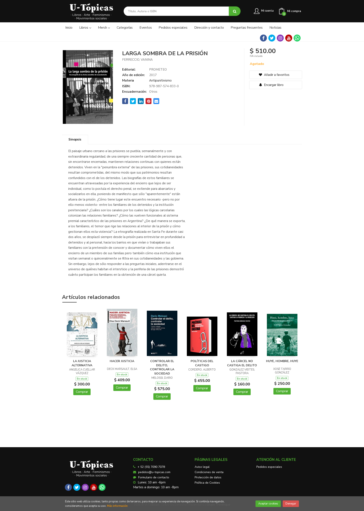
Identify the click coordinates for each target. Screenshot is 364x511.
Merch (103, 27)
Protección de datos (208, 477)
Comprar (82, 392)
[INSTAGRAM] (280, 38)
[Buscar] (235, 11)
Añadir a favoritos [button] (276, 75)
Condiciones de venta (209, 472)
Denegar (290, 504)
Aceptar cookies (268, 504)
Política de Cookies (207, 483)
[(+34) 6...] (297, 38)
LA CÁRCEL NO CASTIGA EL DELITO (242, 363)
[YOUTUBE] (288, 38)
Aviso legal (202, 467)
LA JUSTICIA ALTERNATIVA (82, 363)
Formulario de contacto (153, 477)
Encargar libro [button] (273, 85)
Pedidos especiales (269, 467)
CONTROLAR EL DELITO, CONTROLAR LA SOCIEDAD (162, 367)
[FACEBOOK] (263, 38)
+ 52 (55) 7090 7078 (151, 467)
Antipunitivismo (160, 80)
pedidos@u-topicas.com (154, 472)
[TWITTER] (271, 38)
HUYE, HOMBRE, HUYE (282, 361)
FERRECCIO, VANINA (137, 60)
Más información (117, 506)
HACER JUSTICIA (122, 361)
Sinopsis (74, 139)
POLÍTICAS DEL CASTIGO (202, 363)
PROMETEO (158, 69)
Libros (84, 27)
